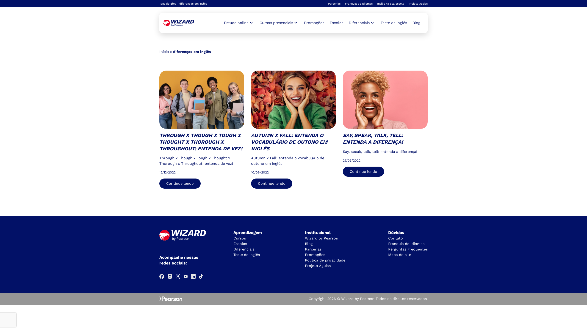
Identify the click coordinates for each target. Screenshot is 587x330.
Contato (395, 238)
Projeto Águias (418, 3)
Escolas (336, 23)
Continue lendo (180, 183)
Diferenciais (243, 249)
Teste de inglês (394, 23)
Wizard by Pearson (321, 238)
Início (164, 52)
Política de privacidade (325, 260)
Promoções (314, 23)
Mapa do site (399, 255)
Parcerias (334, 3)
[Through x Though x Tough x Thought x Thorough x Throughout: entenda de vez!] (178, 23)
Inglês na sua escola (390, 3)
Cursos (239, 238)
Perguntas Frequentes (408, 249)
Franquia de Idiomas (359, 3)
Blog (416, 23)
